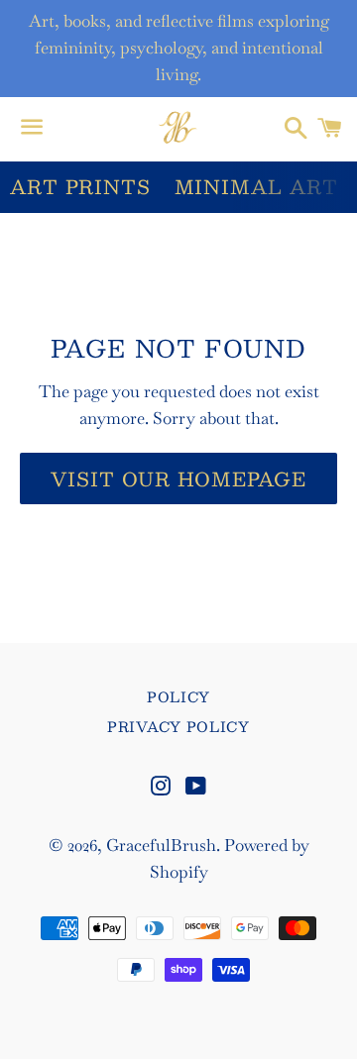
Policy (178, 696)
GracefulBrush (161, 845)
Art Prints (80, 186)
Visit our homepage (178, 478)
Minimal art (256, 186)
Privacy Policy (178, 726)
